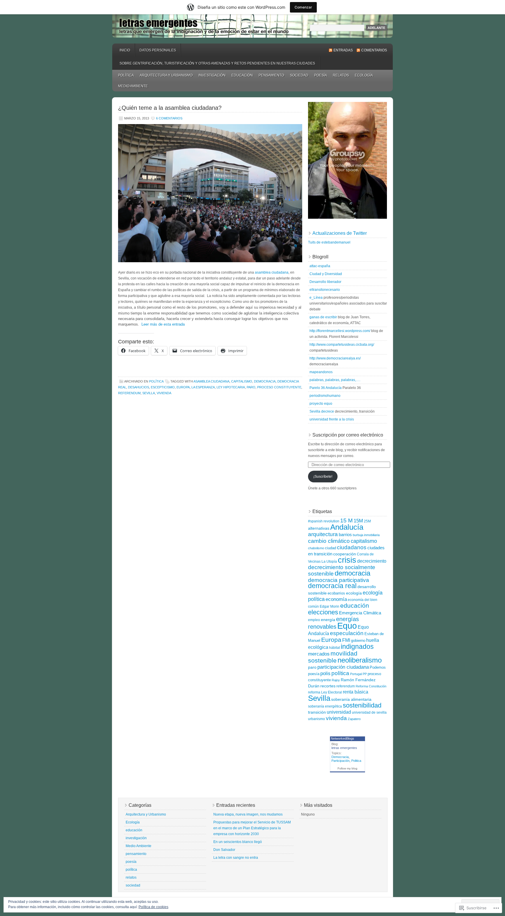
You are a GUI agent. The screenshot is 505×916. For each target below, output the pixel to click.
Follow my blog (347, 768)
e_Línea (316, 298)
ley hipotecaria (231, 387)
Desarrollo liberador (325, 282)
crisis (347, 560)
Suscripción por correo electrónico (347, 434)
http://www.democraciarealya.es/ (335, 358)
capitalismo (241, 381)
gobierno (358, 640)
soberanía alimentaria (351, 699)
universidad (339, 712)
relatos (341, 75)
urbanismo (316, 719)
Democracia (340, 757)
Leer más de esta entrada (163, 324)
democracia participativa (338, 580)
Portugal (356, 674)
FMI (346, 640)
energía (328, 619)
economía (336, 599)
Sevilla (148, 393)
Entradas (343, 50)
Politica (356, 760)
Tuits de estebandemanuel (329, 242)
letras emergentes (252, 26)
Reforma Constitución (371, 686)
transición (317, 712)
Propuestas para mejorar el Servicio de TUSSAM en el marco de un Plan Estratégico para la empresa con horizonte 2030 (252, 828)
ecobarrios (336, 593)
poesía (320, 75)
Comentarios (374, 50)
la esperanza (203, 387)
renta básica (355, 691)
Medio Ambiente (133, 86)
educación (242, 75)
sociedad (299, 75)
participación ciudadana (343, 667)
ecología (354, 593)
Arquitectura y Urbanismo (166, 75)
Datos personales (157, 50)
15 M (346, 520)
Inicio (125, 50)
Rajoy (336, 680)
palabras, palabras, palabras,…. (334, 380)
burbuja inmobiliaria (366, 535)
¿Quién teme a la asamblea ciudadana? (170, 108)
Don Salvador (224, 850)
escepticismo (163, 387)
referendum (129, 393)
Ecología (364, 75)
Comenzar (303, 7)
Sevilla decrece (321, 411)
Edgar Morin (329, 606)
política (126, 75)
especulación (347, 633)
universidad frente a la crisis (331, 419)
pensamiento (271, 75)
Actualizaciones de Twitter (339, 233)
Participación (340, 760)
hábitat (334, 648)
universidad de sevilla (369, 712)
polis (325, 673)
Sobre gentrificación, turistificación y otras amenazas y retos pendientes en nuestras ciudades (217, 63)
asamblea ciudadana (271, 272)
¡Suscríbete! (322, 476)
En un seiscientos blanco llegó (237, 842)
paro (251, 387)
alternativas (318, 528)
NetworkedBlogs (342, 738)
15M (358, 521)
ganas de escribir (323, 317)
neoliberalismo (360, 660)
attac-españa (319, 266)
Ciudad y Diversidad (325, 274)
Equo (347, 625)
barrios (345, 534)
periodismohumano (324, 396)
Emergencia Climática (360, 612)
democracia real (332, 586)
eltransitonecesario (324, 290)
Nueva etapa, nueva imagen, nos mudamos (248, 814)
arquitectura (323, 534)
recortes (327, 686)
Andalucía (346, 527)
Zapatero (354, 719)
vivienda (164, 393)
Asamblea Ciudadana (211, 381)
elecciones (323, 612)
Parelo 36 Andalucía (325, 388)
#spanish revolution (323, 521)
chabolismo (316, 548)
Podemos (378, 667)
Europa (183, 387)
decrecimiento (371, 561)
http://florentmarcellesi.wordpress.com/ (339, 331)
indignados (357, 646)
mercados (319, 654)
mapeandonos (321, 372)
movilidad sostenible (332, 657)
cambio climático (329, 541)
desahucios (138, 387)
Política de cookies (153, 907)
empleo (314, 620)
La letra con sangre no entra (235, 858)
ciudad (330, 548)
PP (365, 674)
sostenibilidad (362, 705)
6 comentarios (169, 118)
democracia (265, 381)
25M (367, 521)
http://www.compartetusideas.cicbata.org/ (341, 345)
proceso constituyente (279, 387)
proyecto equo (320, 403)
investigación (212, 75)
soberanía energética (325, 706)
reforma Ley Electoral (325, 692)
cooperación (344, 554)
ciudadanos (351, 547)
